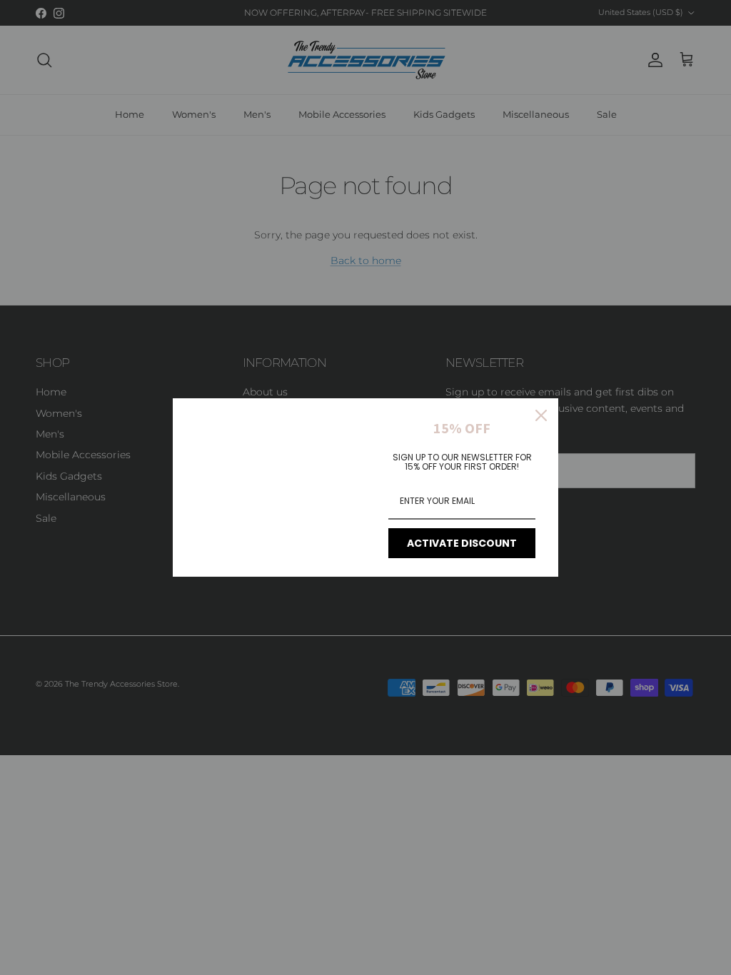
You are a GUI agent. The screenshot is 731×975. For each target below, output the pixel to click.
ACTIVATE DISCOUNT (462, 543)
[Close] (541, 415)
